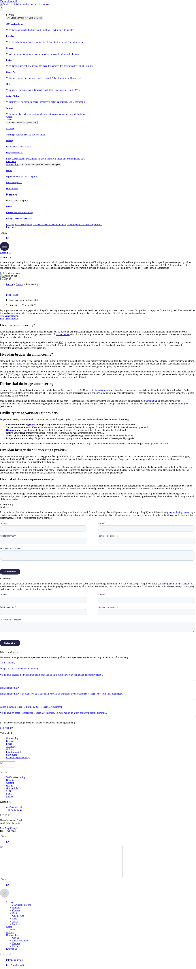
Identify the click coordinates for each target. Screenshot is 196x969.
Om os (15, 938)
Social (15, 921)
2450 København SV (10, 823)
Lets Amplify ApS (9, 828)
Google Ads (20, 363)
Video (9, 435)
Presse (15, 946)
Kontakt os (11, 949)
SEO (60, 342)
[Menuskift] (1, 8)
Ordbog (19, 284)
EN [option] (7, 238)
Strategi (16, 924)
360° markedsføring (21, 904)
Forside (9, 284)
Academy (10, 929)
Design (15, 913)
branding (180, 403)
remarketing (151, 401)
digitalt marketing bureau (177, 512)
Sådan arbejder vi (20, 940)
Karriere (11, 194)
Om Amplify (12, 935)
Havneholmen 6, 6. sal (11, 820)
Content (16, 910)
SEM (32, 424)
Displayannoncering (16, 430)
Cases (9, 927)
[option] (101, 238)
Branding (16, 907)
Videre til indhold (8, 1)
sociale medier (63, 334)
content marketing (97, 390)
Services (10, 902)
